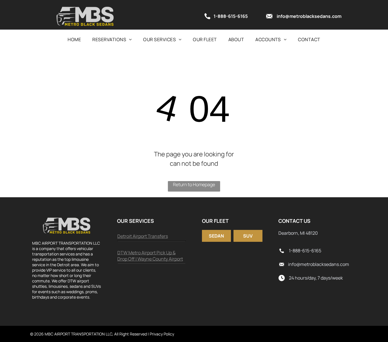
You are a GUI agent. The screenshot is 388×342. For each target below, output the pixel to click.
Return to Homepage (194, 184)
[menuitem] (74, 39)
